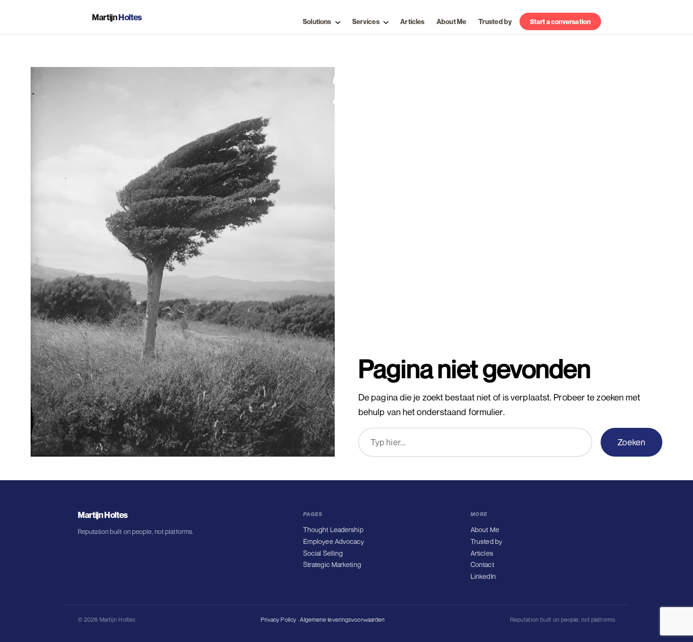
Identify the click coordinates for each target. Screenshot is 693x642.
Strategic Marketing (332, 564)
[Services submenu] (385, 21)
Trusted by (486, 541)
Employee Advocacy (333, 541)
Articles (481, 553)
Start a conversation (560, 21)
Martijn (117, 17)
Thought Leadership (333, 529)
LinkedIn (483, 576)
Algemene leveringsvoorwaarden (342, 619)
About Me (484, 529)
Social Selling (323, 553)
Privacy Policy (278, 619)
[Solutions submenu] (337, 21)
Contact (482, 564)
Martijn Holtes (103, 515)
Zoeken (631, 442)
